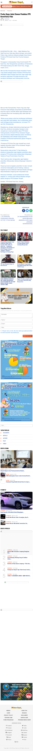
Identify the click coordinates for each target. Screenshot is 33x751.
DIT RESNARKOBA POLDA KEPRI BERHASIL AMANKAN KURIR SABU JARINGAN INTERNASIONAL (25, 219)
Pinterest (9, 728)
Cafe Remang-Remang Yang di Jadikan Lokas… (17, 558)
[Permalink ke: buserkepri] (2, 20)
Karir (8, 713)
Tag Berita (6, 433)
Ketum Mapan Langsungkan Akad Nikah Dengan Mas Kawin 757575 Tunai (24, 265)
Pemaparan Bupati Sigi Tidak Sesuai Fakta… (19, 569)
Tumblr (25, 728)
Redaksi (24, 713)
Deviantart (9, 735)
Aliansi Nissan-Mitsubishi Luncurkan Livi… (17, 523)
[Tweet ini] (27, 210)
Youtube (25, 737)
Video (4, 444)
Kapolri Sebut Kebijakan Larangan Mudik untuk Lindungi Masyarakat (23, 243)
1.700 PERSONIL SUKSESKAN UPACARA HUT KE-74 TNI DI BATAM (8, 217)
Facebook (9, 726)
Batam (2, 469)
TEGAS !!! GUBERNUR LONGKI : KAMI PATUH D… (19, 575)
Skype (9, 737)
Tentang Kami (8, 718)
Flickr (25, 740)
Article (5, 436)
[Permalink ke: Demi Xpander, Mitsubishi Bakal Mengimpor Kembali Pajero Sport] (16, 501)
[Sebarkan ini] (23, 210)
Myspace (25, 735)
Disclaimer (24, 715)
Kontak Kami (24, 718)
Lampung (9, 550)
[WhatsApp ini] (30, 210)
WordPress (25, 730)
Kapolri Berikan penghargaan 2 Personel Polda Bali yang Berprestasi (24, 280)
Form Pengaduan (8, 720)
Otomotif (3, 510)
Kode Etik (24, 711)
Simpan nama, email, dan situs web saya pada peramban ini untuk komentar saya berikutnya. (16, 332)
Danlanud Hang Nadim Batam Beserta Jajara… (18, 481)
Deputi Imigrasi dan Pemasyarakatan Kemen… (13, 470)
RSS (17, 742)
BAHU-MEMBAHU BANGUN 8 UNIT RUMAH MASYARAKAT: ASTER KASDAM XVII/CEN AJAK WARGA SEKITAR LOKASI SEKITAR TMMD (8, 281)
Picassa (9, 740)
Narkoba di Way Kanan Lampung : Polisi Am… (18, 563)
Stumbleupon (9, 730)
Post (4, 441)
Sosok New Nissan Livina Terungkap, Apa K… (17, 517)
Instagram (9, 733)
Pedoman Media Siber (24, 720)
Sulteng (9, 574)
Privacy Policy (8, 715)
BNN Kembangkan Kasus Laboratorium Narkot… (18, 475)
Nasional (9, 568)
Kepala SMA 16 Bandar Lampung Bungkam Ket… (18, 552)
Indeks (8, 711)
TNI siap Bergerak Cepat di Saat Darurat (7, 264)
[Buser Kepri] (16, 3)
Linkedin (25, 733)
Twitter (25, 726)
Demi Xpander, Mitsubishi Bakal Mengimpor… (12, 512)
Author (5, 438)
